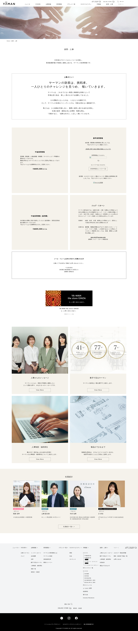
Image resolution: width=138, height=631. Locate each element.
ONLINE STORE (107, 1)
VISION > (24, 547)
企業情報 (48, 4)
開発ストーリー (48, 562)
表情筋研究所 (47, 559)
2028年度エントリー (97, 168)
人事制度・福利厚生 (36, 565)
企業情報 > (34, 547)
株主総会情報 (88, 578)
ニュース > (16, 547)
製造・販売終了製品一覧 (120, 556)
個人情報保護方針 (89, 624)
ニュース (27, 4)
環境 (71, 552)
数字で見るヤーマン (36, 562)
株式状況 (87, 575)
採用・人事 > (104, 547)
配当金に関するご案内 (90, 582)
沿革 (32, 559)
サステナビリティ (86, 4)
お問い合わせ (117, 559)
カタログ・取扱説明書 (120, 552)
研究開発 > (47, 547)
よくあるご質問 (87, 588)
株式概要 (87, 573)
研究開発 (59, 4)
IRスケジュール (87, 585)
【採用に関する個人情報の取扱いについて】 (98, 149)
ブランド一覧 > (63, 547)
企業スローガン (25, 552)
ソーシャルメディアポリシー (52, 624)
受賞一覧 (33, 568)
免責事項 (85, 591)
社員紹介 (102, 562)
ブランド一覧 (71, 4)
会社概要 (33, 556)
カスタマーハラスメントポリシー (72, 624)
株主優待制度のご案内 (90, 580)
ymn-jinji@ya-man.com (98, 237)
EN (120, 1)
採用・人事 (109, 4)
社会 (71, 556)
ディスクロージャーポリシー (91, 565)
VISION (37, 4)
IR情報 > (86, 547)
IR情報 (99, 4)
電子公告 (85, 594)
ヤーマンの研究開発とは (50, 552)
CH (123, 1)
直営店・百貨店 (35, 572)
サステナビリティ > (76, 547)
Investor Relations (88, 597)
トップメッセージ (36, 552)
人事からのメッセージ (106, 552)
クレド (23, 556)
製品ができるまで (105, 565)
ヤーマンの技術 (48, 556)
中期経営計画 (88, 555)
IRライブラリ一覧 (88, 567)
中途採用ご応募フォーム (40, 168)
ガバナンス (73, 559)
